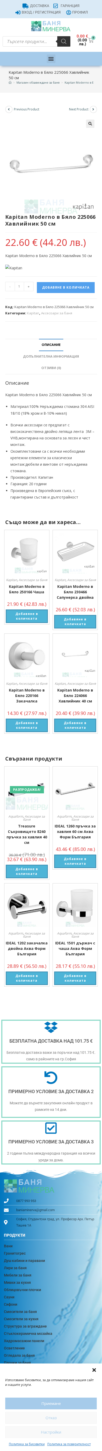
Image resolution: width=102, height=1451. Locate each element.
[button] (94, 1370)
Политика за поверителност (69, 1444)
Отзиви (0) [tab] (51, 368)
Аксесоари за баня (56, 313)
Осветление (14, 1348)
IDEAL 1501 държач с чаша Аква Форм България (75, 948)
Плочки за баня (17, 1363)
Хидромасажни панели (24, 1341)
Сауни (9, 1297)
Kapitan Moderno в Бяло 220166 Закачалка (27, 695)
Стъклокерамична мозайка (28, 1333)
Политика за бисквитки (27, 1444)
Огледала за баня (19, 1355)
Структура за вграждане (25, 1326)
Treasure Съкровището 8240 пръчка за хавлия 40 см (27, 834)
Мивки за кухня (17, 1282)
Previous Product (26, 109)
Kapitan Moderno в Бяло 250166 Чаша (27, 589)
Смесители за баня (20, 1312)
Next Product (78, 109)
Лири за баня (15, 1268)
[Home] (10, 82)
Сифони (10, 1304)
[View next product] (93, 109)
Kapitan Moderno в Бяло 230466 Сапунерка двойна (75, 592)
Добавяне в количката (65, 287)
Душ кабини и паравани (24, 1261)
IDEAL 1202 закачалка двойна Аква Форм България (27, 948)
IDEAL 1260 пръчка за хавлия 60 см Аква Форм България (75, 831)
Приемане (51, 1403)
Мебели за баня (17, 1275)
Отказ (51, 1417)
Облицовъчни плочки (22, 1290)
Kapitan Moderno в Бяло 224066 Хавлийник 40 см (75, 695)
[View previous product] (9, 109)
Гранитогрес (15, 1253)
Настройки (51, 1432)
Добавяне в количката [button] (26, 616)
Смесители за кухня (21, 1319)
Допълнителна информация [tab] (51, 356)
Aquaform (15, 816)
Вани (8, 1246)
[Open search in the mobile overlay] (36, 41)
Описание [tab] (51, 344)
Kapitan (33, 313)
